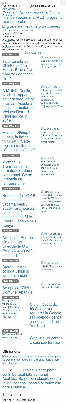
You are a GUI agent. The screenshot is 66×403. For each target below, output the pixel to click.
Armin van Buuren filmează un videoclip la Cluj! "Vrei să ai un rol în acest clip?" (18, 246)
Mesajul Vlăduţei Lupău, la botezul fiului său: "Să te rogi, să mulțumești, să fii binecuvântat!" (19, 141)
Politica (6, 41)
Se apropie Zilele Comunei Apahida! (17, 290)
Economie (7, 15)
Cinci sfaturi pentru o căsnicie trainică (46, 340)
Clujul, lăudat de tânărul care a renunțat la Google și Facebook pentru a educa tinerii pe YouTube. (46, 314)
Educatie (6, 34)
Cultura (6, 47)
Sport (5, 28)
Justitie (5, 21)
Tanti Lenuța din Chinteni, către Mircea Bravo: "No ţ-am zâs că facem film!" (18, 69)
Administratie (9, 8)
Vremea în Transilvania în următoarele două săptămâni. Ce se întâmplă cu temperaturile (17, 172)
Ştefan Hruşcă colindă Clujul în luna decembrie (15, 271)
